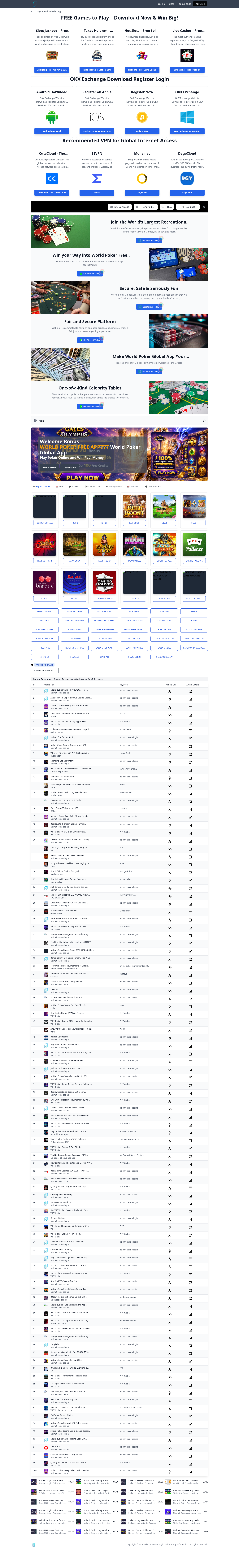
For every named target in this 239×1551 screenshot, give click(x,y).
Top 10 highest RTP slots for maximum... (69, 1391)
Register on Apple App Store (96, 92)
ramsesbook (104, 560)
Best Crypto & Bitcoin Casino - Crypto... (68, 824)
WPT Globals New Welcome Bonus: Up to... (70, 1273)
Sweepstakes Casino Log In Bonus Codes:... (70, 1431)
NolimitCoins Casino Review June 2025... (69, 745)
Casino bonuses (44, 629)
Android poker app (59, 1134)
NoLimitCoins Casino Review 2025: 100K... (69, 1076)
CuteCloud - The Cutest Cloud (52, 153)
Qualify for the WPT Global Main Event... (69, 1462)
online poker (56, 882)
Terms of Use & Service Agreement (66, 981)
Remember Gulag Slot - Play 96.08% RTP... (69, 1352)
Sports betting (134, 620)
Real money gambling (194, 647)
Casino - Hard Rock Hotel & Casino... (67, 800)
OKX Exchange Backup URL (187, 92)
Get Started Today (149, 241)
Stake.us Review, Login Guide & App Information (166, 1544)
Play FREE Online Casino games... (65, 1044)
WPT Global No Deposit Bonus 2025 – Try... (69, 1320)
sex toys (54, 976)
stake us (45, 657)
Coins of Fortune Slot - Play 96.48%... (67, 1454)
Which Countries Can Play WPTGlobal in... (69, 926)
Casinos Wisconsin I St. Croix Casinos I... (69, 902)
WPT (52, 850)
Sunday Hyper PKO (59, 771)
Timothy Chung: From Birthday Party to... (69, 847)
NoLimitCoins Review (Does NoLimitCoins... (70, 705)
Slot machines (104, 611)
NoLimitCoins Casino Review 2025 (66, 1360)
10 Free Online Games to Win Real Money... (70, 839)
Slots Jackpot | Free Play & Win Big (52, 30)
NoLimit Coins (56, 795)
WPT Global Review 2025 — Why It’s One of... (71, 1021)
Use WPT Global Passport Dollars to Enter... (70, 1210)
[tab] (41, 486)
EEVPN (97, 153)
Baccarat (75, 598)
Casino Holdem (105, 598)
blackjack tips (56, 874)
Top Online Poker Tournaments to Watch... (69, 965)
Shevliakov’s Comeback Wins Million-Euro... (70, 713)
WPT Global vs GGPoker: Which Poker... (68, 831)
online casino (56, 732)
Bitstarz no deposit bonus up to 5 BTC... (68, 1297)
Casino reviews (194, 629)
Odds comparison (164, 638)
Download (200, 3)
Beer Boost (134, 523)
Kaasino (54, 989)
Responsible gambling (135, 629)
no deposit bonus (58, 1299)
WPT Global (55, 724)
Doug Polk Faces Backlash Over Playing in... (70, 863)
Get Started (49, 467)
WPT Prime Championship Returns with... (69, 1226)
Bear (164, 523)
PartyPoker (55, 1344)
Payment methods (74, 647)
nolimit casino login (59, 740)
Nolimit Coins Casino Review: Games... (68, 1107)
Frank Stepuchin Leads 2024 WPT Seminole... (71, 784)
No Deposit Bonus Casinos (62, 1158)
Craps (194, 620)
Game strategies (44, 638)
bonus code (185, 3)
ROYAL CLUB (134, 598)
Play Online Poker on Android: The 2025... (69, 1131)
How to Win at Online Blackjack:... (65, 871)
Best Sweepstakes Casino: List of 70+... (68, 1092)
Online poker (105, 638)
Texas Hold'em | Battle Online (97, 30)
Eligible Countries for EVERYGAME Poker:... (70, 894)
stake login (134, 657)
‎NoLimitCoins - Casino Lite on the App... (68, 1304)
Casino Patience (194, 560)
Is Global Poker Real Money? (63, 910)
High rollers (164, 629)
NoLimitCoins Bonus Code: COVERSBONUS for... (72, 950)
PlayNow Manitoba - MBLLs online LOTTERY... (71, 942)
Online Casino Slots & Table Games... (67, 1060)
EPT (52, 1370)
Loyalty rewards (134, 647)
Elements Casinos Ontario (62, 760)
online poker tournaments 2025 (65, 968)
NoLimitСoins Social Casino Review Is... (68, 1289)
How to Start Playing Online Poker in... (68, 879)
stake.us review (164, 657)
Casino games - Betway (61, 1194)
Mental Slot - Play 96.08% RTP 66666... (67, 855)
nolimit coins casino (59, 692)
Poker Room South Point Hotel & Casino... (69, 918)
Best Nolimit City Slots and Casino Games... (70, 1115)
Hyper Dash (55, 755)
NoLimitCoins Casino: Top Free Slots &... (68, 1005)
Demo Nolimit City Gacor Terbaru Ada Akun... (71, 958)
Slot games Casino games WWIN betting (69, 934)
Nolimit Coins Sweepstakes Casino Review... (70, 1470)
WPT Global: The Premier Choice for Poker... (70, 1123)
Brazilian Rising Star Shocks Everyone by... (69, 1367)
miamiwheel (134, 560)
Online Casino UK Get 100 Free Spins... (68, 1241)
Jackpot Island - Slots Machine (196, 598)
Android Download (51, 92)
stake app (104, 657)
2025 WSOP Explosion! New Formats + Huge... (71, 1028)
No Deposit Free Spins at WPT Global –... (69, 1383)
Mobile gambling (105, 629)
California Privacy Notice (61, 1415)
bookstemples (164, 560)
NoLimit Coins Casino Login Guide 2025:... (69, 792)
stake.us (74, 657)
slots (171, 3)
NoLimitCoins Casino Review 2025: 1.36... (69, 690)
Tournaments (74, 638)
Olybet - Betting (57, 1218)
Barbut (45, 598)
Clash (194, 523)
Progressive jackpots (105, 620)
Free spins (45, 647)
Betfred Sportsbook (59, 1036)
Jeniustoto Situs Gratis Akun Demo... (67, 1068)
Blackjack (134, 611)
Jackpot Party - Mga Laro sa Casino (166, 598)
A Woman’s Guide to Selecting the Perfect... (70, 973)
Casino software (105, 647)
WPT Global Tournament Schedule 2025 (68, 1375)
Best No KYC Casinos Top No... (64, 1281)
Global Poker (56, 913)
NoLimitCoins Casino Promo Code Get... (68, 1438)
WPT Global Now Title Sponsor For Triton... (69, 1312)
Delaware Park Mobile (60, 1202)
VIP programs (75, 629)
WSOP (53, 716)
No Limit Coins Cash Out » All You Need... (69, 816)
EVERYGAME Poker (58, 897)
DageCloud (187, 153)
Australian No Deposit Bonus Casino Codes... (71, 697)
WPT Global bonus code (61, 1410)
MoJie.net (142, 153)
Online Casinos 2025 (59, 1142)
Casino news (164, 647)
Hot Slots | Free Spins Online (142, 30)
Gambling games (74, 611)
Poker (194, 611)
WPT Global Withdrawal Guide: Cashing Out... (71, 1052)
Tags (39, 11)
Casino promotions (194, 638)
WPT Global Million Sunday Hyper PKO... (68, 721)
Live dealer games (74, 620)
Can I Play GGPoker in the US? (64, 808)
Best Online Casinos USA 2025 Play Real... (69, 1170)
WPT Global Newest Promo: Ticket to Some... (70, 1328)
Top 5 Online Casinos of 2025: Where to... (69, 1139)
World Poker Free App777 (74, 447)
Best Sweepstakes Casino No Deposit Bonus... (71, 1178)
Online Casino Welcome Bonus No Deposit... (70, 729)
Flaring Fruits (44, 560)
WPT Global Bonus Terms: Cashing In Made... (71, 1084)
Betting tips (134, 638)
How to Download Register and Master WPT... (71, 1163)
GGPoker (54, 811)
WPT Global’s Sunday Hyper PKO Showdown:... (71, 768)
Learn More (69, 467)
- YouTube (55, 1446)
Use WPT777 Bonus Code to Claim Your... (69, 1407)
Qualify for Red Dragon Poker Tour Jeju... (69, 1186)
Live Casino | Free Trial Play (187, 30)
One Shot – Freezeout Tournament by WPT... (70, 1099)
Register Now (142, 92)
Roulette (164, 611)
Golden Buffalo (45, 523)
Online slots (164, 620)
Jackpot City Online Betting (62, 737)
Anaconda (74, 560)
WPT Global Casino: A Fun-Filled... (65, 1147)
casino (161, 3)
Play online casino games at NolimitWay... (69, 1257)
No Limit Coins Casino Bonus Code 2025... (69, 1265)
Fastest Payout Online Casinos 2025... (67, 997)
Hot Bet (105, 523)
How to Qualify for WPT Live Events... (67, 1013)
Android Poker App (53, 11)
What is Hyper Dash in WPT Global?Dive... (69, 753)
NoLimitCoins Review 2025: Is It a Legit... (69, 1423)
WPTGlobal (55, 929)
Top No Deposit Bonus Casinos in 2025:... (69, 1155)
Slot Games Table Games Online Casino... (69, 887)
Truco (75, 523)
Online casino (44, 611)
